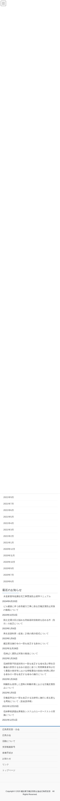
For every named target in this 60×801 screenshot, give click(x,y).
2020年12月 (9, 549)
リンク (5, 764)
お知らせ (6, 758)
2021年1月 (8, 542)
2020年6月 (8, 581)
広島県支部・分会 (11, 729)
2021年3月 (8, 529)
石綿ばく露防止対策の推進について (20, 653)
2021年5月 (8, 517)
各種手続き (7, 753)
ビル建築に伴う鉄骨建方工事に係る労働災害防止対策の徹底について (29, 608)
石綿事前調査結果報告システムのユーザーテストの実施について (29, 713)
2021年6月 (8, 510)
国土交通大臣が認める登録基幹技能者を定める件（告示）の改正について (29, 622)
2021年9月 (8, 497)
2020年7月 (8, 575)
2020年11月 (9, 555)
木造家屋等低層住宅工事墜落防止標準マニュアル (27, 596)
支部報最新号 (8, 747)
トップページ (8, 770)
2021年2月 (8, 536)
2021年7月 (8, 503)
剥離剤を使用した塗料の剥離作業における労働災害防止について (29, 686)
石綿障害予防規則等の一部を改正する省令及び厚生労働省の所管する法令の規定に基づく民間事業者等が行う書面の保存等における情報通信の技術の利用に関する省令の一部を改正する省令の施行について (29, 668)
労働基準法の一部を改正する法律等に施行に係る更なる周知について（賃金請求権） (29, 700)
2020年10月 (9, 562)
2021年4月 (8, 523)
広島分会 (6, 735)
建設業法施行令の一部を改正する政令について (26, 643)
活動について (8, 741)
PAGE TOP (55, 774)
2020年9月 (8, 568)
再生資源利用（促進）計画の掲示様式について (26, 633)
